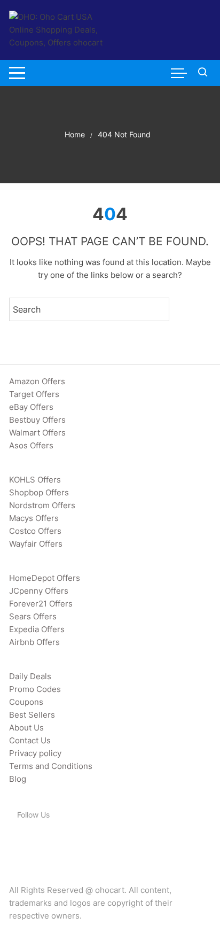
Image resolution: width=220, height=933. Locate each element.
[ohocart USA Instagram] (56, 843)
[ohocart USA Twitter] (29, 843)
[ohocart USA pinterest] (43, 843)
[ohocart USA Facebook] (15, 843)
